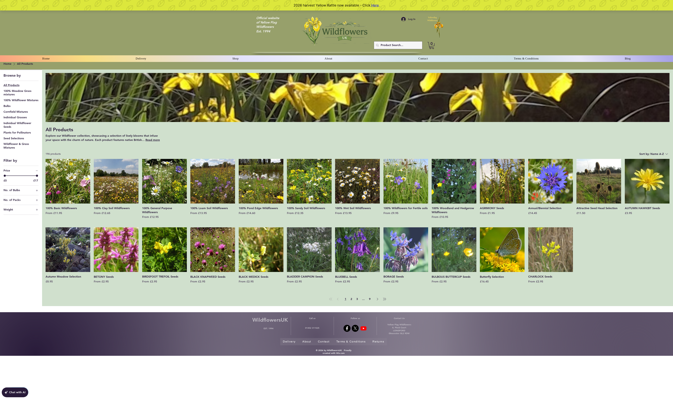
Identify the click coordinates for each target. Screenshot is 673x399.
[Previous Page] (338, 299)
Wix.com (340, 353)
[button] (431, 45)
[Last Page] (384, 299)
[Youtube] (363, 328)
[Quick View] (68, 181)
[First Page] (331, 299)
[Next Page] (377, 299)
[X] (355, 328)
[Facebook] (347, 328)
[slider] (5, 176)
